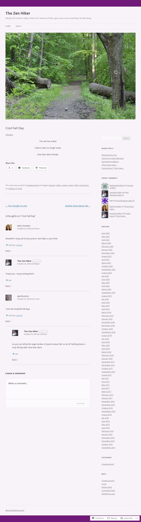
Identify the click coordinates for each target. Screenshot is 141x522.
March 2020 (106, 289)
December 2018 (108, 322)
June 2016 (106, 421)
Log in (104, 484)
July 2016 (105, 418)
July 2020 (105, 276)
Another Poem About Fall (77, 206)
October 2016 (107, 408)
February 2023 (107, 246)
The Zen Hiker (18, 13)
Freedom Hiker (116, 192)
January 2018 (107, 358)
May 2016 (105, 424)
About (19, 26)
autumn (52, 185)
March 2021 (106, 263)
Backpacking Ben (117, 185)
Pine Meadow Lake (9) (119, 193)
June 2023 (106, 233)
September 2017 (108, 372)
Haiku (58, 185)
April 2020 (106, 286)
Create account (108, 480)
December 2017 (108, 362)
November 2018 (108, 325)
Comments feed (108, 490)
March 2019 (106, 312)
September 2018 (108, 332)
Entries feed (107, 487)
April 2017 (106, 388)
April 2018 (106, 348)
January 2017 (107, 398)
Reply (8, 250)
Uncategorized (32, 185)
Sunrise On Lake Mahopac (113, 158)
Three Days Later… (109, 165)
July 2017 (105, 378)
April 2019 (106, 309)
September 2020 (108, 269)
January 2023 (107, 249)
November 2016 (108, 405)
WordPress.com (108, 494)
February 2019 (107, 315)
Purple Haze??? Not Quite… (113, 168)
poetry (71, 185)
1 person (18, 245)
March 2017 (106, 391)
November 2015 (108, 441)
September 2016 (108, 411)
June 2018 (106, 342)
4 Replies (9, 134)
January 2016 (107, 434)
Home (8, 26)
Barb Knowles (23, 225)
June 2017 (106, 381)
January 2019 (107, 319)
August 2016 (107, 414)
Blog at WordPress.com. (15, 510)
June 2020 (106, 279)
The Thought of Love (16, 206)
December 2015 (108, 438)
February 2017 (107, 395)
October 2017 (107, 368)
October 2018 (107, 329)
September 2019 (108, 292)
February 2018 (107, 355)
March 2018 (106, 352)
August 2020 (107, 273)
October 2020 (107, 266)
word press (84, 185)
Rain (76, 185)
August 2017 (107, 375)
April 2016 (106, 428)
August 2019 (107, 296)
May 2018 (105, 345)
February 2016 (107, 431)
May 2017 (105, 385)
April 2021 (106, 259)
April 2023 (106, 240)
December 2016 (108, 401)
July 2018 (105, 339)
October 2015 (107, 444)
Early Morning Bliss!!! (110, 161)
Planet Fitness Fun (109, 155)
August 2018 (107, 335)
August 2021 (107, 256)
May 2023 (105, 236)
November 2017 (108, 365)
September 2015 (108, 447)
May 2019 (105, 306)
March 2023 (106, 243)
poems (65, 185)
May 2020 (105, 282)
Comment (80, 403)
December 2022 (108, 253)
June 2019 (106, 302)
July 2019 (105, 299)
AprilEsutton (23, 296)
